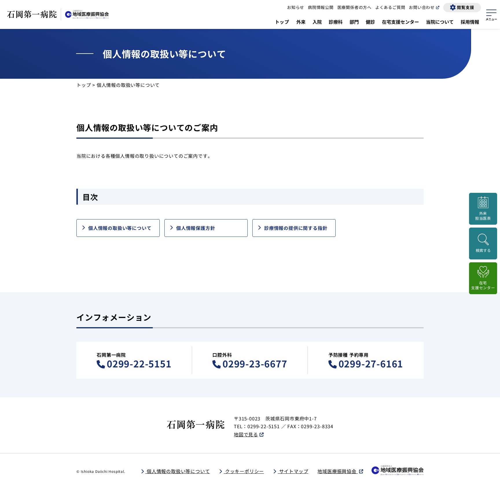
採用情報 (470, 21)
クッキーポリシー (244, 471)
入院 (317, 21)
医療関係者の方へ (354, 7)
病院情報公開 (321, 7)
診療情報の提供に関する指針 (295, 227)
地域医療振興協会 (337, 471)
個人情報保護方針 (195, 227)
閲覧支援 (465, 7)
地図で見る (246, 434)
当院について (440, 21)
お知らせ (295, 7)
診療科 (336, 21)
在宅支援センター (400, 21)
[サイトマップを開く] (491, 14)
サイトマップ (293, 471)
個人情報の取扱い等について (119, 227)
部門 (354, 21)
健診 (370, 21)
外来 (301, 21)
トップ (282, 21)
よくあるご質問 (390, 7)
